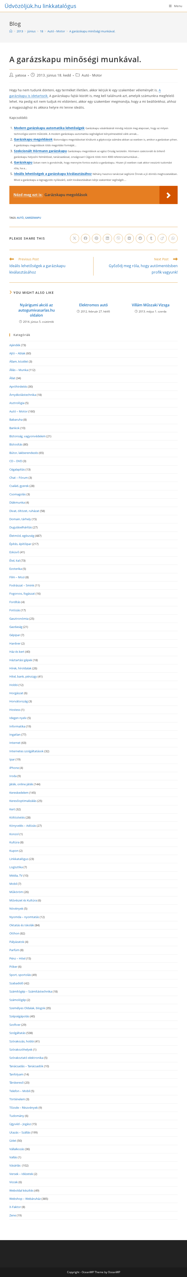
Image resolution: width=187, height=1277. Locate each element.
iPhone (14, 768)
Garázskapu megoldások (33, 139)
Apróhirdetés (18, 386)
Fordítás (15, 602)
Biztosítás (15, 444)
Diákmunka (17, 502)
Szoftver (15, 1025)
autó (20, 217)
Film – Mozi (17, 577)
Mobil (13, 884)
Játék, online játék (21, 784)
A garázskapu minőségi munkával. (92, 31)
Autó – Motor (18, 411)
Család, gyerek (19, 486)
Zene (12, 1215)
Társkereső (16, 1082)
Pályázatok (16, 942)
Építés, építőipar (20, 544)
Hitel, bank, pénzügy (23, 676)
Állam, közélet (18, 361)
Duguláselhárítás (20, 527)
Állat (12, 378)
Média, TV (16, 875)
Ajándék (14, 345)
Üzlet (12, 1141)
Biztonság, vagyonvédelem (27, 436)
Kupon (13, 851)
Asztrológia (16, 403)
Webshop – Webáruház (25, 1199)
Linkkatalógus (18, 859)
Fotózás (14, 610)
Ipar (12, 759)
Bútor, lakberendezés (23, 453)
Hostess (14, 710)
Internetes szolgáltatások (26, 751)
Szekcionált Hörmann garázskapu (40, 151)
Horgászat (16, 693)
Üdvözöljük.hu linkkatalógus (40, 6)
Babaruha (16, 419)
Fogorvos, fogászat (22, 593)
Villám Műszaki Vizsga (150, 304)
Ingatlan (15, 734)
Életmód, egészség (21, 536)
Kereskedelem (19, 793)
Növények (16, 908)
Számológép (17, 1000)
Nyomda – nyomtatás (24, 917)
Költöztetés (17, 817)
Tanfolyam (16, 1074)
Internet (15, 743)
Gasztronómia (19, 619)
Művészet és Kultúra (23, 900)
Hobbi (13, 685)
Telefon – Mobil (19, 1091)
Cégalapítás (17, 469)
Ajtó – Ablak (17, 353)
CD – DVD (15, 461)
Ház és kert (16, 652)
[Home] (10, 31)
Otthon (14, 933)
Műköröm (16, 892)
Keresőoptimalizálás (22, 801)
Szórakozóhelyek (20, 1049)
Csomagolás (17, 494)
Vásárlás (15, 1165)
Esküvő (14, 552)
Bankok (14, 428)
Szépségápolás (19, 1016)
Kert (12, 809)
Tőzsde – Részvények (23, 1108)
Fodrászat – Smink (21, 585)
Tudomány (16, 1116)
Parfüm (14, 950)
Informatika (17, 726)
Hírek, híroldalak (20, 668)
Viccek (13, 1182)
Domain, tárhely (20, 519)
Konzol (14, 834)
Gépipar (14, 635)
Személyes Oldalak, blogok (27, 1008)
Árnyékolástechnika (22, 395)
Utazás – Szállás (19, 1132)
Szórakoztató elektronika (26, 1058)
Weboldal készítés (21, 1190)
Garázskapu (23, 162)
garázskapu (33, 217)
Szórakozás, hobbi (21, 1041)
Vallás (13, 1157)
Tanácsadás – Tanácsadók (26, 1066)
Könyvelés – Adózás (22, 826)
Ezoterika (15, 569)
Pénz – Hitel (17, 958)
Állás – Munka (18, 370)
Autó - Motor (92, 75)
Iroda (13, 776)
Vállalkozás (16, 1149)
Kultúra (14, 842)
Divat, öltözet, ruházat (24, 511)
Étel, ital (14, 560)
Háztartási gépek (20, 660)
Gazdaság (15, 627)
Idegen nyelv (18, 718)
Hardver (15, 643)
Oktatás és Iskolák (21, 925)
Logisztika (16, 867)
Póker (13, 967)
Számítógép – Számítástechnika (30, 991)
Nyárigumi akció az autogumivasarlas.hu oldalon (36, 310)
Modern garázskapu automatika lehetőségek (49, 128)
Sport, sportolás (20, 975)
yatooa (20, 75)
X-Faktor (15, 1207)
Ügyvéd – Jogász (20, 1124)
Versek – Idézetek (21, 1174)
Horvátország (18, 701)
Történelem (17, 1099)
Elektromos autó (93, 304)
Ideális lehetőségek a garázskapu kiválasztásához (53, 173)
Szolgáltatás (17, 1033)
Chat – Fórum (18, 478)
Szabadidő (16, 983)
